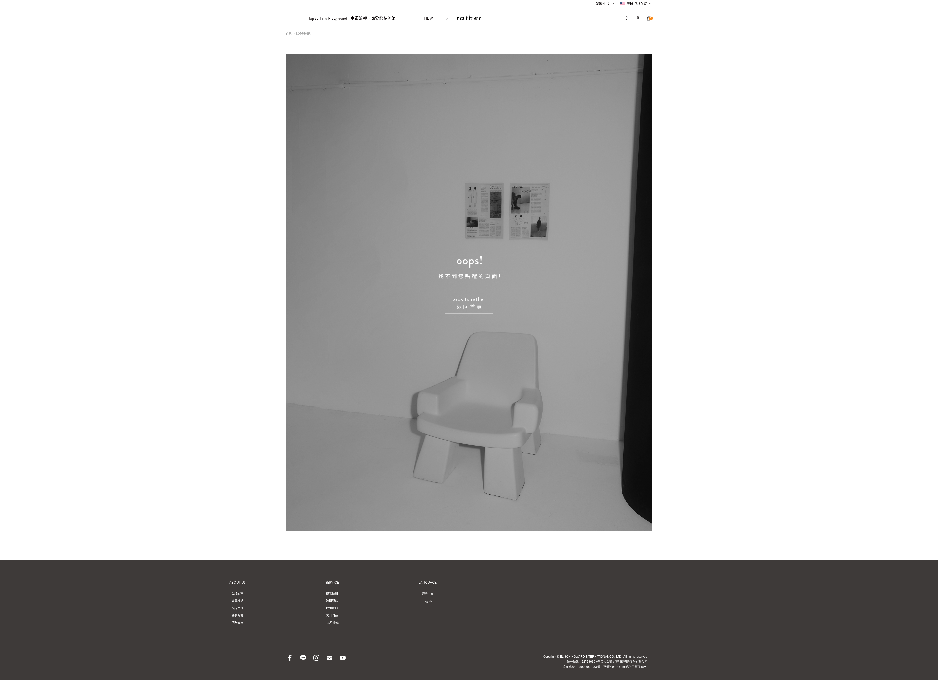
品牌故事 (237, 593)
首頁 (289, 33)
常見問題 (332, 615)
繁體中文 (603, 3)
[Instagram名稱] (316, 658)
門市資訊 (332, 608)
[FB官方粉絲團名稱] (290, 658)
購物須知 (332, 593)
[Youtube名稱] (343, 658)
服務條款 (237, 623)
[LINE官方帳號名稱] (303, 658)
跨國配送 (332, 601)
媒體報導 (237, 615)
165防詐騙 (332, 623)
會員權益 (237, 601)
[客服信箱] (329, 658)
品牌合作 (237, 608)
